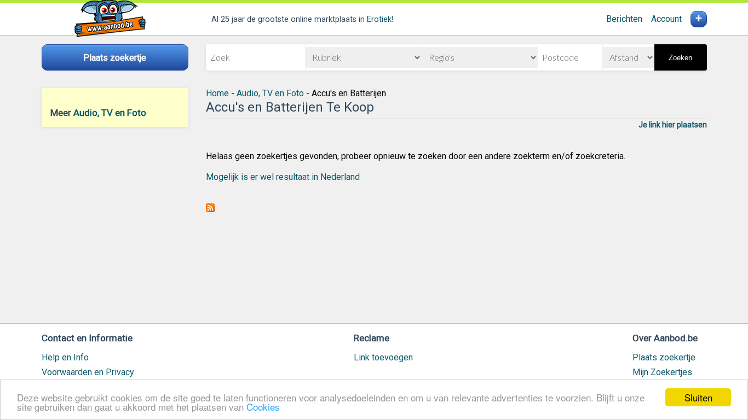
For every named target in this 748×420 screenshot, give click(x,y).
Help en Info (65, 357)
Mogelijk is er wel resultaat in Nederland (283, 177)
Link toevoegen (383, 357)
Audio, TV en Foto (109, 112)
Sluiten (698, 397)
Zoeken (680, 58)
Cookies (263, 406)
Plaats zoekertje (663, 357)
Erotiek (379, 19)
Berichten (624, 19)
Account (666, 19)
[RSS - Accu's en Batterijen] (210, 209)
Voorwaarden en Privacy (88, 372)
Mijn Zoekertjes (662, 372)
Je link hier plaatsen (672, 124)
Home (217, 93)
